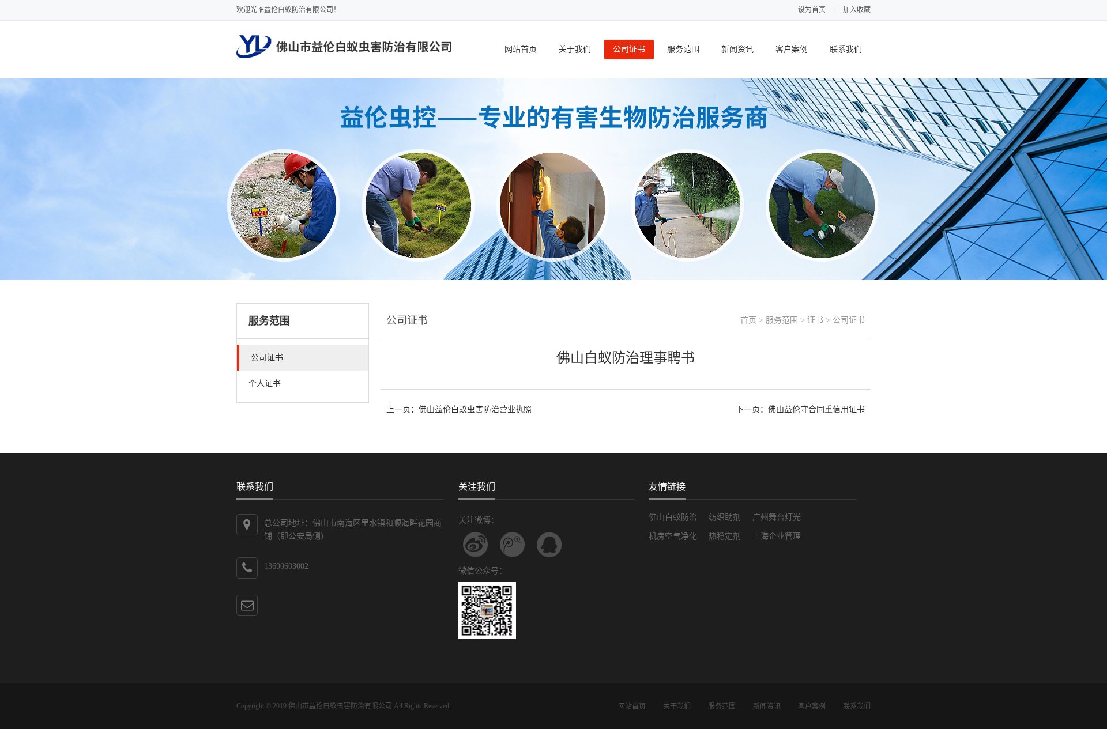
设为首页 (812, 10)
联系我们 (846, 49)
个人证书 (264, 383)
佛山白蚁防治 (673, 517)
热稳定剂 (725, 536)
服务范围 (683, 49)
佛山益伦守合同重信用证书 (816, 409)
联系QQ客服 (549, 544)
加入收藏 (857, 10)
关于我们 (575, 49)
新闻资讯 (737, 49)
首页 (748, 320)
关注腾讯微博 (512, 544)
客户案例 (791, 49)
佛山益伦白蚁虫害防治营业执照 (475, 409)
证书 (815, 320)
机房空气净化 (673, 536)
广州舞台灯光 (776, 517)
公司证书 (629, 49)
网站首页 (520, 49)
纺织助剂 (725, 517)
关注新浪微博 (475, 544)
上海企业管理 (776, 536)
